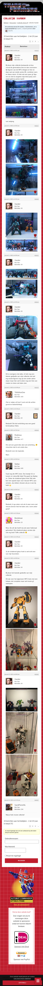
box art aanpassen (21, 905)
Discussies (13, 23)
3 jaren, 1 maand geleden (24, 28)
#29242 (37, 459)
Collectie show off (22, 23)
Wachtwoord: (10, 847)
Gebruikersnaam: (11, 839)
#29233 (37, 302)
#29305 (37, 674)
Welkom (6, 23)
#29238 (37, 430)
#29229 (37, 199)
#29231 (37, 255)
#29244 (37, 513)
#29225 (37, 50)
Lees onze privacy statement (22, 978)
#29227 (37, 125)
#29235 (37, 387)
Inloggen (21, 860)
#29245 (37, 536)
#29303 (37, 558)
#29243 (37, 489)
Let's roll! (22, 982)
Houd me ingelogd (13, 856)
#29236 (37, 408)
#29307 (37, 800)
